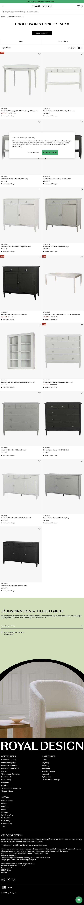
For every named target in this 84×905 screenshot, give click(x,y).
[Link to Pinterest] (3, 879)
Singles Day (5, 818)
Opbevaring (46, 777)
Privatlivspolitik (6, 777)
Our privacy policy (55, 145)
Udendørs (4, 806)
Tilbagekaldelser (7, 791)
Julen (3, 826)
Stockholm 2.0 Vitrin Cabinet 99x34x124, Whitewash (18, 382)
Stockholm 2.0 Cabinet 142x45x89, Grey (56, 518)
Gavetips (4, 812)
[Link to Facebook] (8, 879)
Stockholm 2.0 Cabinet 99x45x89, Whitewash (16, 246)
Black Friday (5, 820)
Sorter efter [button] (62, 41)
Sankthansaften (7, 815)
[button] (78, 6)
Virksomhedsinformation (10, 774)
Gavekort (4, 785)
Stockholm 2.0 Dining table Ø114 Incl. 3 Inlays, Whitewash (19, 111)
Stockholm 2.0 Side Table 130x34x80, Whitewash (59, 111)
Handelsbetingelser (8, 762)
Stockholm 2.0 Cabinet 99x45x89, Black (14, 314)
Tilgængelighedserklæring (11, 788)
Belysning (45, 762)
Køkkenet (45, 774)
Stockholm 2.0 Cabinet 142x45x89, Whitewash (16, 518)
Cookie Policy (6, 780)
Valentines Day (6, 801)
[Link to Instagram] (13, 879)
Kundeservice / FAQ (8, 760)
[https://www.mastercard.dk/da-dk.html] (4, 887)
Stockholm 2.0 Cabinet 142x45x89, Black (14, 585)
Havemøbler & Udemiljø (51, 780)
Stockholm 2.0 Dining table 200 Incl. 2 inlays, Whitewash (61, 314)
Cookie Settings (33, 152)
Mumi (3, 809)
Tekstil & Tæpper (48, 771)
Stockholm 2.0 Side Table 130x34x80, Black (56, 178)
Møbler (44, 760)
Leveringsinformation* (9, 765)
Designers (5, 782)
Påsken (4, 803)
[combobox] (63, 41)
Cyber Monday (6, 823)
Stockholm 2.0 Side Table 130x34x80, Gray (14, 178)
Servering (45, 765)
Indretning (46, 768)
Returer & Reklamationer (10, 768)
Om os (3, 771)
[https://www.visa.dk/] (10, 887)
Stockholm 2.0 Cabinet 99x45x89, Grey (56, 246)
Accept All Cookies (50, 152)
